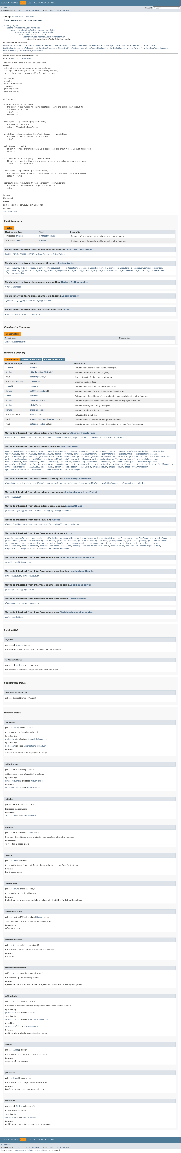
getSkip (48, 459)
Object (56, 519)
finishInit (27, 483)
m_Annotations (12, 268)
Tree (35, 3)
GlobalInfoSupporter (72, 45)
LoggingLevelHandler (93, 45)
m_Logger (9, 300)
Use (29, 3)
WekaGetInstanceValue (15, 342)
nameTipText (130, 462)
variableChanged (72, 469)
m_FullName (10, 270)
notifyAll (57, 524)
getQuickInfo (36, 400)
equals (122, 451)
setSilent (138, 464)
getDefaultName (126, 454)
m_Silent (84, 270)
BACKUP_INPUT (11, 254)
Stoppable (52, 48)
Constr (27, 11)
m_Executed (110, 268)
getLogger (10, 510)
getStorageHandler (101, 459)
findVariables (157, 451)
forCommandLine (45, 454)
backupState (11, 438)
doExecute (34, 381)
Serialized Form (10, 212)
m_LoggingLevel (44, 300)
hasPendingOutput (62, 438)
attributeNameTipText (40, 372)
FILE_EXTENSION (12, 314)
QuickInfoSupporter (146, 45)
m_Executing (123, 268)
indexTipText (36, 410)
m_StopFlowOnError (109, 270)
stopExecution (100, 467)
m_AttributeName (47, 236)
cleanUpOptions (12, 483)
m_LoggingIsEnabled (25, 300)
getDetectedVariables (146, 454)
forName (58, 454)
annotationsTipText (14, 451)
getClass (27, 524)
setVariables (19, 467)
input (75, 438)
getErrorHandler (13, 456)
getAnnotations (109, 454)
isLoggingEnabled (63, 510)
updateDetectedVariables (17, 469)
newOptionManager (110, 483)
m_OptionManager (13, 287)
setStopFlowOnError (164, 464)
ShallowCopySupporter (13, 48)
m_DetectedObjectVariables (50, 268)
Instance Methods (31, 359)
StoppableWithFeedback (69, 48)
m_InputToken (42, 254)
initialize (35, 414)
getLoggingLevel (25, 510)
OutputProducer (10, 51)
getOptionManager (68, 483)
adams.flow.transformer (23, 17)
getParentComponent (138, 456)
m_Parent (48, 270)
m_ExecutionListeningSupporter (146, 268)
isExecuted (65, 462)
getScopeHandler (23, 459)
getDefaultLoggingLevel (46, 483)
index (42, 462)
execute (37, 438)
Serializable (25, 51)
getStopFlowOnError (63, 459)
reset (72, 464)
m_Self (75, 270)
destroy (112, 451)
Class (8, 367)
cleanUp (73, 451)
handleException (149, 459)
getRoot (9, 459)
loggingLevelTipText (89, 483)
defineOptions (37, 377)
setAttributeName (38, 419)
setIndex (34, 424)
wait (67, 524)
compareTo (84, 451)
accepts (33, 367)
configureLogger (99, 451)
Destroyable (55, 45)
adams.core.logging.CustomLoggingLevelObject (33, 30)
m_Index (42, 241)
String (19, 236)
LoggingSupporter (112, 45)
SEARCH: (148, 8)
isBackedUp (53, 462)
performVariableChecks (16, 464)
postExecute (95, 438)
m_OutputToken (58, 254)
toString (141, 483)
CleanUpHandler (40, 45)
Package (14, 3)
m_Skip (94, 270)
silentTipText (62, 467)
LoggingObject (70, 296)
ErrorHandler (146, 48)
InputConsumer (161, 48)
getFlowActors (30, 456)
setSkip (149, 464)
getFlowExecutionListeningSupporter (57, 456)
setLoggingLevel (13, 497)
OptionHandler (129, 45)
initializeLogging (44, 510)
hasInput (47, 438)
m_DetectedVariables (76, 268)
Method (35, 11)
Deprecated (43, 3)
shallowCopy (33, 467)
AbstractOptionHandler (74, 282)
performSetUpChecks (147, 462)
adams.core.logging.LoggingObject (23, 28)
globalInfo (35, 405)
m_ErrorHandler (95, 268)
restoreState (109, 438)
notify (47, 524)
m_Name (39, 270)
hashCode (38, 524)
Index (53, 3)
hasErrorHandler (13, 462)
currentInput (25, 438)
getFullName (83, 456)
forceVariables (28, 454)
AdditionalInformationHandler (17, 45)
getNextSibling (108, 456)
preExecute (35, 464)
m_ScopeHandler (62, 270)
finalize (17, 524)
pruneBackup (48, 464)
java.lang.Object (10, 26)
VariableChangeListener (121, 48)
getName (94, 456)
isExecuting (79, 462)
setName (116, 464)
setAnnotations (84, 464)
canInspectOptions (35, 451)
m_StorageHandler (155, 270)
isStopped (117, 462)
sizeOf (74, 467)
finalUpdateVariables (137, 451)
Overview (5, 3)
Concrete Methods (54, 359)
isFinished (92, 462)
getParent (122, 456)
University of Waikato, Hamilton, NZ (30, 1150)
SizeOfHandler (39, 48)
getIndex (34, 396)
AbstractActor (66, 263)
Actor (27, 48)
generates (34, 386)
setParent (126, 464)
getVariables (118, 459)
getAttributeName (38, 391)
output (83, 438)
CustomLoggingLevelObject (81, 492)
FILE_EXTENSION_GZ (31, 314)
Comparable (37, 51)
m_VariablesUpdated (14, 273)
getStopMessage (82, 459)
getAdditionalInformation (87, 454)
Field (19, 11)
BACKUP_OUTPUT (27, 254)
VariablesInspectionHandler (95, 48)
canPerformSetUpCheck (57, 451)
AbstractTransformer (21, 58)
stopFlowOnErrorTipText (136, 467)
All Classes (6, 7)
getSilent (37, 459)
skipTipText (85, 467)
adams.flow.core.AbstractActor (33, 35)
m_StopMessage (126, 270)
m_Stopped (140, 270)
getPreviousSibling (159, 456)
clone (7, 524)
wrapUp (121, 438)
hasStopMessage (30, 462)
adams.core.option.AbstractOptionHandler (34, 32)
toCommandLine (127, 483)
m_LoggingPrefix (26, 270)
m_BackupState (28, 268)
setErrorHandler (102, 464)
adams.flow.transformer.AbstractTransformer (44, 37)
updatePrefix (38, 469)
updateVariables (54, 469)
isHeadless (105, 462)
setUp (7, 467)
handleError (133, 459)
